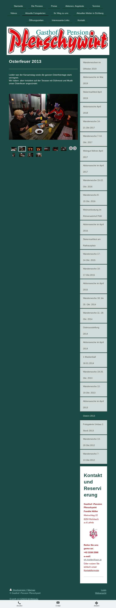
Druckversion (19, 590)
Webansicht (100, 593)
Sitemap (31, 590)
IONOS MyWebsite (29, 599)
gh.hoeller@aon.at (93, 559)
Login (103, 590)
